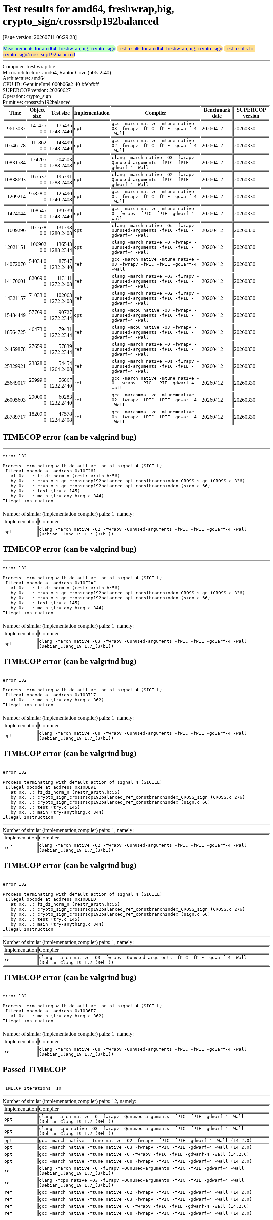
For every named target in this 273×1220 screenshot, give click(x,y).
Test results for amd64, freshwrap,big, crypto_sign (169, 48)
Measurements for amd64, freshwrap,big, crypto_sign (59, 48)
